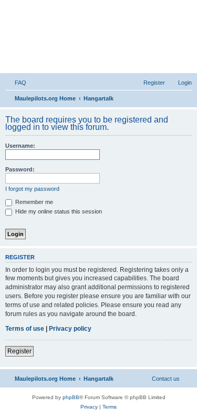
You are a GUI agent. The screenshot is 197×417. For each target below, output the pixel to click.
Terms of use (24, 328)
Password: (20, 169)
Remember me (33, 202)
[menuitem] (15, 82)
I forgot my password (32, 189)
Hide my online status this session (58, 211)
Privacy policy (70, 328)
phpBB (71, 397)
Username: (20, 146)
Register (19, 351)
